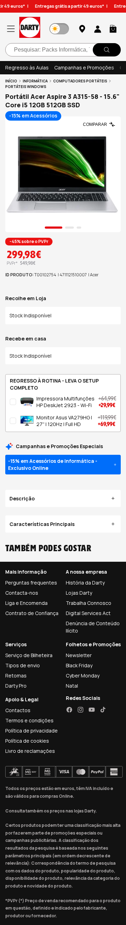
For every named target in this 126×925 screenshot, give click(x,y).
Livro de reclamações (30, 751)
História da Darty (85, 582)
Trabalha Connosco (88, 603)
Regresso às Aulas (27, 67)
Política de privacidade (31, 730)
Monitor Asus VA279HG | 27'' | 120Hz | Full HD (64, 421)
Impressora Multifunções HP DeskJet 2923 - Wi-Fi (65, 402)
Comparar (95, 124)
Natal (72, 685)
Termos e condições (29, 720)
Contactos (17, 710)
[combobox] (63, 49)
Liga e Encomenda (26, 603)
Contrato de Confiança (31, 613)
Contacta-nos (21, 592)
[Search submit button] (107, 49)
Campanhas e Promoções (84, 67)
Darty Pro (16, 685)
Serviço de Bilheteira (28, 655)
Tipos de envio (22, 665)
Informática (35, 81)
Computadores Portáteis (80, 81)
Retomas (16, 675)
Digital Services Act (88, 613)
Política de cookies (27, 740)
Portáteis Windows (25, 86)
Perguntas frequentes (31, 582)
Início (11, 81)
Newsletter (79, 655)
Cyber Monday (82, 675)
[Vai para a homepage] (29, 28)
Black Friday (79, 665)
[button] (113, 28)
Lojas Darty (79, 592)
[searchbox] (63, 49)
